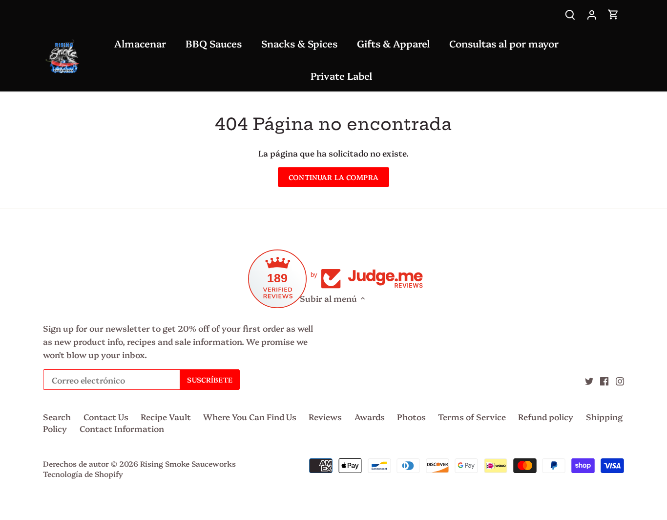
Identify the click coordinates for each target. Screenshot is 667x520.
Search (57, 416)
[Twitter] (589, 380)
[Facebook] (604, 380)
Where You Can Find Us (249, 416)
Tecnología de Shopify (83, 474)
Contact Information (122, 428)
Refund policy (545, 416)
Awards (369, 416)
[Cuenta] (592, 13)
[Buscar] (570, 13)
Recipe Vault (166, 416)
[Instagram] (620, 380)
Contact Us (105, 416)
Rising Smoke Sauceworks (188, 463)
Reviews (325, 416)
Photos (411, 416)
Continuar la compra (333, 177)
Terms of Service (472, 416)
